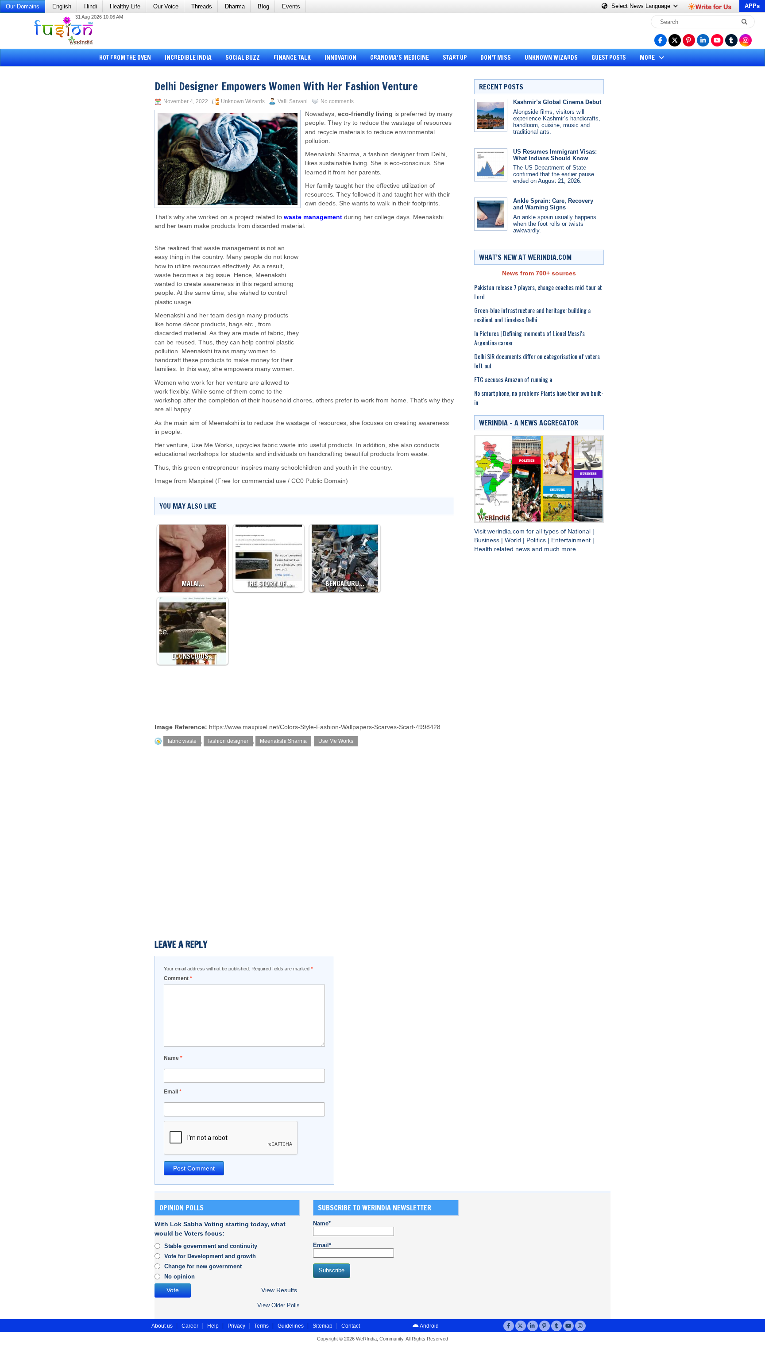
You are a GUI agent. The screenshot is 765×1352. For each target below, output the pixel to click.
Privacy (236, 1326)
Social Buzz (242, 57)
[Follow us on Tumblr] (731, 40)
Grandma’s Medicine (399, 57)
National (580, 531)
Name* (322, 1223)
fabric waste (182, 741)
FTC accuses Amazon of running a (513, 379)
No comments (337, 101)
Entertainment (571, 540)
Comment (178, 978)
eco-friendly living (365, 114)
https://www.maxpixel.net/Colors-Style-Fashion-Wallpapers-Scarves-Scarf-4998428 (324, 727)
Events (291, 6)
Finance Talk (292, 57)
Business (487, 540)
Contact (350, 1326)
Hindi (90, 6)
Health (484, 549)
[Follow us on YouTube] (717, 40)
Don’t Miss (495, 57)
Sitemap (322, 1326)
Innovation (340, 57)
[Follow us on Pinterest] (689, 40)
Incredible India (188, 57)
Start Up (455, 57)
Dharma (235, 6)
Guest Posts (608, 57)
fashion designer (228, 741)
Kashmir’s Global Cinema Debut (557, 102)
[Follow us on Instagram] (745, 40)
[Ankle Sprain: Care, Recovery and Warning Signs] (490, 214)
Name (173, 1058)
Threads (201, 6)
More (648, 57)
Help (213, 1326)
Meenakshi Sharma (283, 741)
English (61, 6)
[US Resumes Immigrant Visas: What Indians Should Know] (490, 165)
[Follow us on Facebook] (660, 40)
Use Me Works (335, 741)
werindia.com (506, 531)
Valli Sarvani (293, 101)
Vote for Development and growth (210, 1256)
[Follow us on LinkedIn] (703, 40)
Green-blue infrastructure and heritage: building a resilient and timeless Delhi (532, 314)
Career (190, 1326)
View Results (279, 1290)
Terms (261, 1326)
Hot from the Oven (125, 57)
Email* (322, 1245)
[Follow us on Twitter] (674, 40)
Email (173, 1092)
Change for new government (203, 1266)
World (514, 540)
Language (641, 6)
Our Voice (165, 6)
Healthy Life (125, 6)
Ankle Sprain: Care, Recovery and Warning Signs (553, 204)
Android (429, 1326)
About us (162, 1326)
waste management (313, 217)
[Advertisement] (39, 206)
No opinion (179, 1276)
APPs (752, 6)
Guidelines (291, 1326)
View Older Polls (278, 1305)
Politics (537, 540)
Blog (263, 6)
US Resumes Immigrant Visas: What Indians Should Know (555, 155)
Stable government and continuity (210, 1246)
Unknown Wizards (551, 57)
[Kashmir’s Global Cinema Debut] (490, 115)
